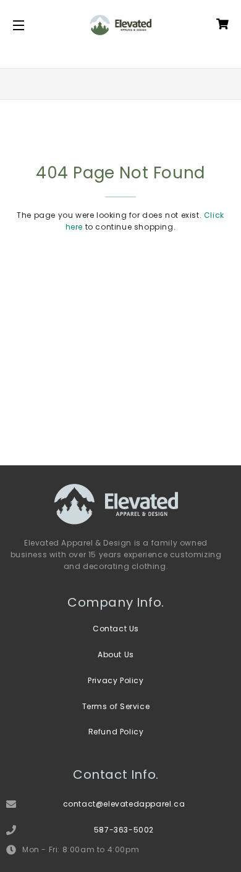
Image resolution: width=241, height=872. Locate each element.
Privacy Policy (115, 680)
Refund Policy (116, 731)
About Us (116, 654)
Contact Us (116, 628)
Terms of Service (116, 706)
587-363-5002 (124, 829)
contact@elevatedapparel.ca (124, 804)
